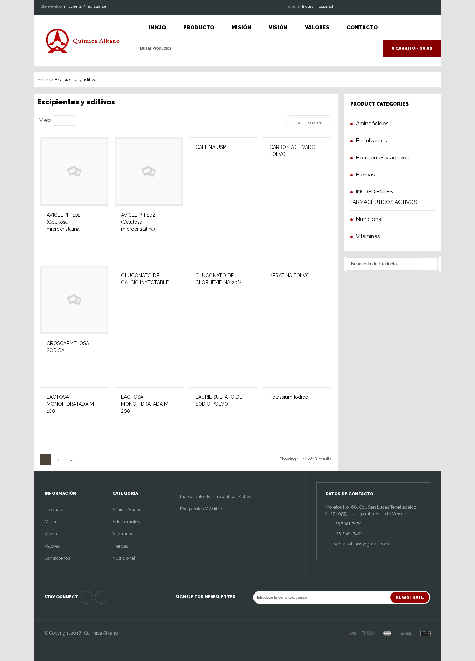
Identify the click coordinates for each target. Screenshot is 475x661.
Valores (317, 27)
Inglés (307, 6)
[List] (58, 120)
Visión (278, 27)
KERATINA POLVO (289, 275)
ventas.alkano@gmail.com (361, 544)
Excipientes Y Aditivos (202, 508)
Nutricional (123, 558)
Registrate (410, 597)
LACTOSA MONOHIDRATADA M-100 (71, 404)
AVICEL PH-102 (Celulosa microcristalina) (138, 222)
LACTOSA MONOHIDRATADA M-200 (145, 404)
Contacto (362, 27)
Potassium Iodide (288, 397)
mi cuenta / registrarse (84, 6)
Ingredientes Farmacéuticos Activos (216, 496)
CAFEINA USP (210, 147)
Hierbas (120, 546)
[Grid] (70, 120)
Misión (241, 27)
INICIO (157, 27)
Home (43, 79)
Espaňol (326, 6)
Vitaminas (122, 533)
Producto (198, 27)
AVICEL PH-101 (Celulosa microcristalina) (64, 222)
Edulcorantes (126, 521)
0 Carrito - (412, 48)
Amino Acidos (126, 509)
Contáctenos (57, 558)
